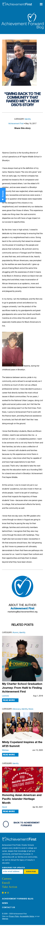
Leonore (5, 696)
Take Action (9, 886)
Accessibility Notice (27, 916)
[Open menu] (42, 3)
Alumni (15, 633)
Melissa (5, 750)
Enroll (6, 882)
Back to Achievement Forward (26, 824)
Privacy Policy (14, 916)
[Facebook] (18, 134)
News (30, 709)
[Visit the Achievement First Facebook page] (3, 893)
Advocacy (17, 709)
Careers (7, 878)
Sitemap (5, 919)
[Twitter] (27, 134)
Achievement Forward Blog (17, 899)
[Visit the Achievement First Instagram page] (8, 893)
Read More (9, 700)
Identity (28, 119)
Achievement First (15, 124)
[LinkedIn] (22, 134)
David (4, 807)
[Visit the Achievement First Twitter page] (5, 893)
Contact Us (8, 907)
